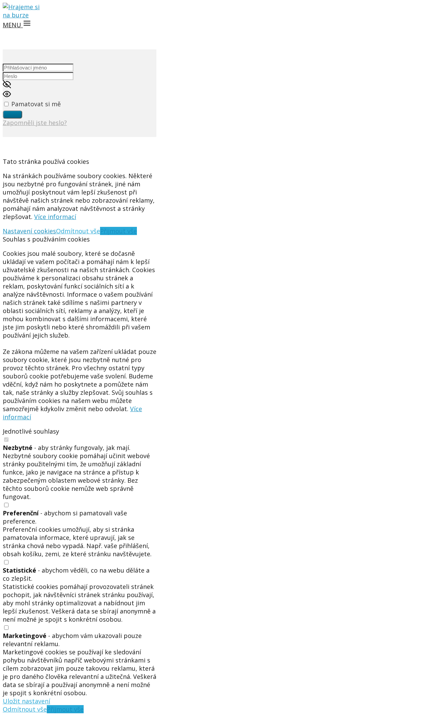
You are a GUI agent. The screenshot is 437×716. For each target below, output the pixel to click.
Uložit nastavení (26, 701)
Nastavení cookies (29, 231)
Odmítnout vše (78, 231)
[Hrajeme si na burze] (23, 15)
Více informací (55, 217)
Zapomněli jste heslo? (35, 123)
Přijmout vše (118, 231)
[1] (12, 114)
